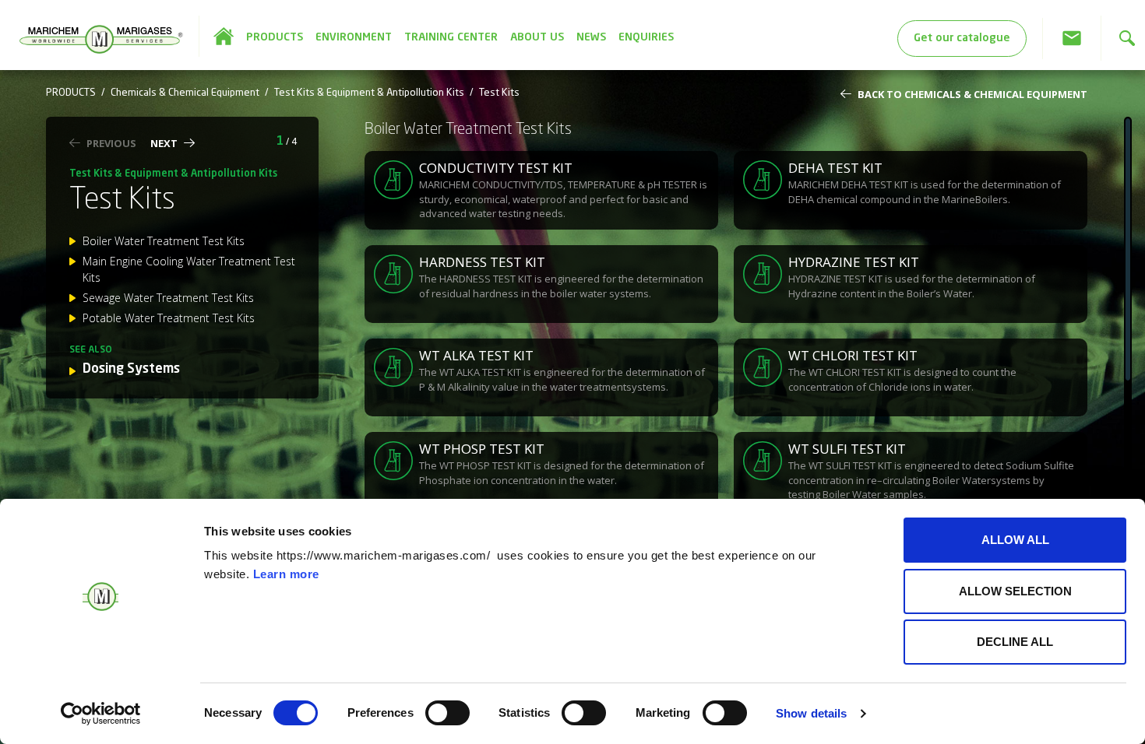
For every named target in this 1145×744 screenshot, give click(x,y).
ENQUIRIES (646, 37)
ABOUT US (537, 37)
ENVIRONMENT (353, 37)
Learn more (286, 574)
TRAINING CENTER (451, 37)
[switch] (447, 712)
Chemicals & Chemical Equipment (185, 93)
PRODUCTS (274, 37)
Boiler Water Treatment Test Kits (164, 240)
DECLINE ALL (1015, 641)
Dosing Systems (131, 369)
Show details (811, 713)
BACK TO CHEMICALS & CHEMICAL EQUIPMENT (972, 94)
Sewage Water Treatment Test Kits (168, 297)
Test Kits (499, 93)
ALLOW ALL (1015, 539)
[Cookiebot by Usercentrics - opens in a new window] (101, 713)
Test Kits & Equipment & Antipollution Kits (369, 93)
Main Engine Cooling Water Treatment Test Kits (189, 269)
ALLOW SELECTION (1015, 591)
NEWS (591, 37)
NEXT (164, 143)
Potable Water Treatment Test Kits (169, 318)
